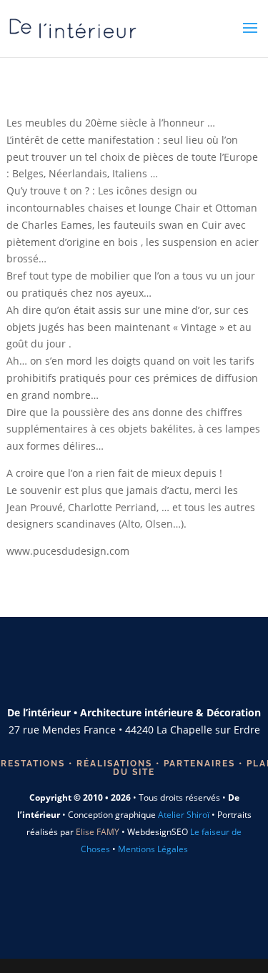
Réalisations (114, 764)
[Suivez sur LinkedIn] (151, 909)
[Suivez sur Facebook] (117, 668)
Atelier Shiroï (183, 815)
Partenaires (197, 764)
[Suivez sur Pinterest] (117, 909)
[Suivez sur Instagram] (151, 668)
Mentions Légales (153, 849)
